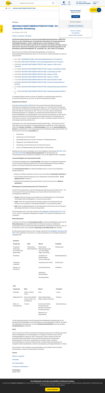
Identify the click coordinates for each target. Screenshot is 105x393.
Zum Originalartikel (17, 363)
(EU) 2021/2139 (61, 151)
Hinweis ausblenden (52, 389)
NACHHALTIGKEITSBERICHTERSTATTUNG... (24, 8)
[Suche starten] (53, 3)
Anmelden (76, 16)
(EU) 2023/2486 (20, 153)
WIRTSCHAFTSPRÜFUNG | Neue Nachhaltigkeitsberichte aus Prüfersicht (42, 62)
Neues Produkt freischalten (76, 35)
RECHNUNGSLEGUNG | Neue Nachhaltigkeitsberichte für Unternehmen (42, 59)
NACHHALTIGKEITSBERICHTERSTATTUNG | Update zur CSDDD (40, 77)
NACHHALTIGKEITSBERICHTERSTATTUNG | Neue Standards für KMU (42, 79)
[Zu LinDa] (9, 3)
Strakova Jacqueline (18, 36)
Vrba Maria (28, 36)
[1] (51, 105)
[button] (64, 3)
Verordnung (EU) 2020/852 (26, 105)
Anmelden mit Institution (76, 26)
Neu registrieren (76, 33)
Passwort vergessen (75, 30)
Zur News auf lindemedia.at (20, 366)
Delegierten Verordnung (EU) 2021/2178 (53, 211)
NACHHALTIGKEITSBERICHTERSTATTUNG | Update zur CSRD (39, 74)
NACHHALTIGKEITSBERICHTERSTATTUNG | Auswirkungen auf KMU (41, 71)
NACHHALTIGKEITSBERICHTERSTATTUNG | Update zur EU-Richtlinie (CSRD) (44, 69)
